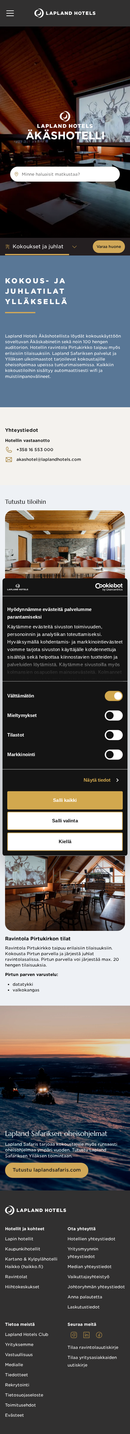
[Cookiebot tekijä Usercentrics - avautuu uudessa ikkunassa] (95, 587)
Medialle (14, 1364)
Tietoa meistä (20, 1324)
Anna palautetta (85, 1297)
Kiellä (65, 841)
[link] (29, 449)
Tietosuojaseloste (24, 1395)
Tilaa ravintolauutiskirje (93, 1347)
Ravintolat (16, 1276)
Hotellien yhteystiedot (91, 1239)
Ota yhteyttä (82, 1228)
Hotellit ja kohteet (24, 1228)
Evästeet (14, 1415)
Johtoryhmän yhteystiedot (96, 1286)
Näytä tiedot (97, 780)
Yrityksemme (19, 1344)
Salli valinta (65, 820)
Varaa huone (109, 246)
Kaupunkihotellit (22, 1249)
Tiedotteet (16, 1374)
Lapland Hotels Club (26, 1334)
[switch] (114, 715)
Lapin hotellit (19, 1239)
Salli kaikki (65, 800)
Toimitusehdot (20, 1405)
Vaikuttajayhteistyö (88, 1276)
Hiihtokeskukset (22, 1286)
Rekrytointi (17, 1385)
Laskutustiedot (84, 1307)
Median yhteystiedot (90, 1266)
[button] (10, 13)
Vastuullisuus (19, 1354)
